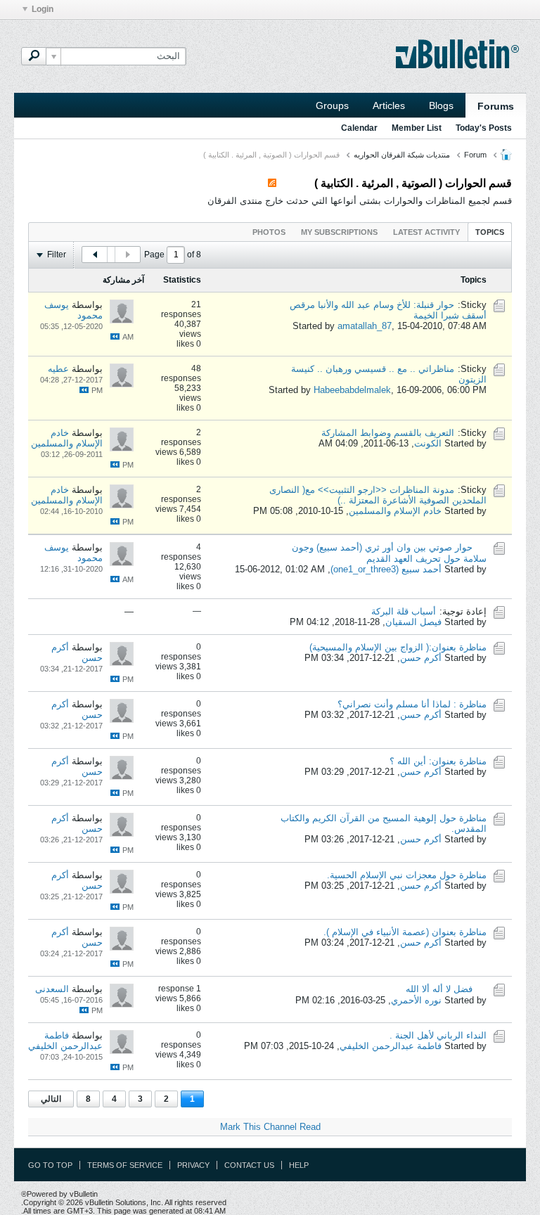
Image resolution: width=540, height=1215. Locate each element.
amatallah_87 (365, 326)
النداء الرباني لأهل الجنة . (438, 1035)
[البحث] (33, 56)
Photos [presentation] (268, 232)
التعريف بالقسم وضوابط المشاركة (387, 433)
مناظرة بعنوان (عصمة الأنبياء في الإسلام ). (405, 932)
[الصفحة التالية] (95, 254)
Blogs (441, 105)
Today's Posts (484, 128)
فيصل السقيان (413, 622)
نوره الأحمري (416, 1000)
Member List (417, 128)
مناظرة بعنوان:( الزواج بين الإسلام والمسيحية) (398, 647)
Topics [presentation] (489, 232)
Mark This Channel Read (270, 1126)
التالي (51, 1099)
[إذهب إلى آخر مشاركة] (115, 336)
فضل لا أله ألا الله (439, 989)
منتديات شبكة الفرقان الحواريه (402, 154)
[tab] (490, 231)
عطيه (58, 369)
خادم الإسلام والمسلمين (67, 438)
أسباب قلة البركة (403, 611)
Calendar (359, 128)
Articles (389, 105)
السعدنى (52, 989)
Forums (495, 106)
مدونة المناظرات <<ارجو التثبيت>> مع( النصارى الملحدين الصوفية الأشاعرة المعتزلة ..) (378, 495)
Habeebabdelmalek (352, 390)
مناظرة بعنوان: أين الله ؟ (438, 761)
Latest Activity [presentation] (426, 232)
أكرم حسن (421, 657)
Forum (475, 154)
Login (42, 9)
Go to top (50, 1165)
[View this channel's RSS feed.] (272, 183)
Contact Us (249, 1165)
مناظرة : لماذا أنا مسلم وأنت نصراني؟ (412, 704)
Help (299, 1165)
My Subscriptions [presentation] (339, 232)
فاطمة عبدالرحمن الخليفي (391, 1046)
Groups (332, 105)
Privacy (193, 1165)
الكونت (428, 443)
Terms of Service (124, 1165)
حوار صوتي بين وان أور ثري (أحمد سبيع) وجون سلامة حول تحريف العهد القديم (389, 553)
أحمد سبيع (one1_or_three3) (386, 569)
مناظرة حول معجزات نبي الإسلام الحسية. (407, 875)
